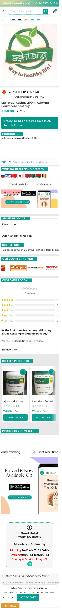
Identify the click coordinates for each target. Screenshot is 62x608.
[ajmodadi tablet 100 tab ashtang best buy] (44, 382)
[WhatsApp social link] (29, 563)
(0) (17, 406)
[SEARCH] (45, 11)
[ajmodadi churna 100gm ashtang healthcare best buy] (15, 382)
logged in (20, 340)
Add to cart (28, 597)
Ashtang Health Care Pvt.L (29, 96)
